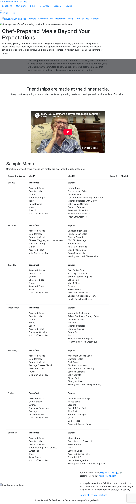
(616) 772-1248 (7, 13)
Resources (44, 6)
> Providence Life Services (13, 1)
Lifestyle (31, 18)
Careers (57, 6)
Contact (95, 18)
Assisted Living (45, 18)
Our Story (21, 6)
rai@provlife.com (107, 475)
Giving (69, 6)
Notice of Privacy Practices (93, 495)
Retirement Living (64, 18)
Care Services (82, 18)
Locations (7, 6)
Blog (32, 6)
